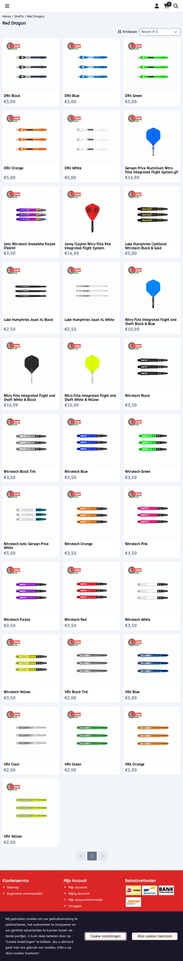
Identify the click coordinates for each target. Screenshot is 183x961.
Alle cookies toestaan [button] (154, 936)
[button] (7, 6)
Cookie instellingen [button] (106, 936)
